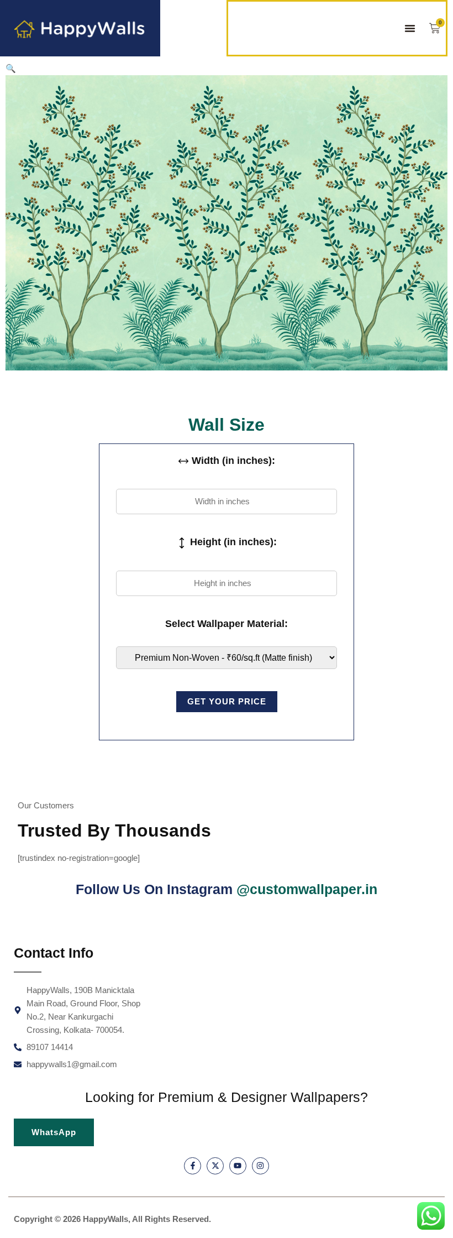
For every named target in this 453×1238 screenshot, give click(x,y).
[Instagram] (260, 1165)
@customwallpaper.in (306, 889)
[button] (410, 28)
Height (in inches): (232, 541)
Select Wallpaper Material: (226, 623)
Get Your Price (226, 701)
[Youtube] (237, 1165)
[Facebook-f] (192, 1165)
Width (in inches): (232, 460)
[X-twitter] (215, 1165)
